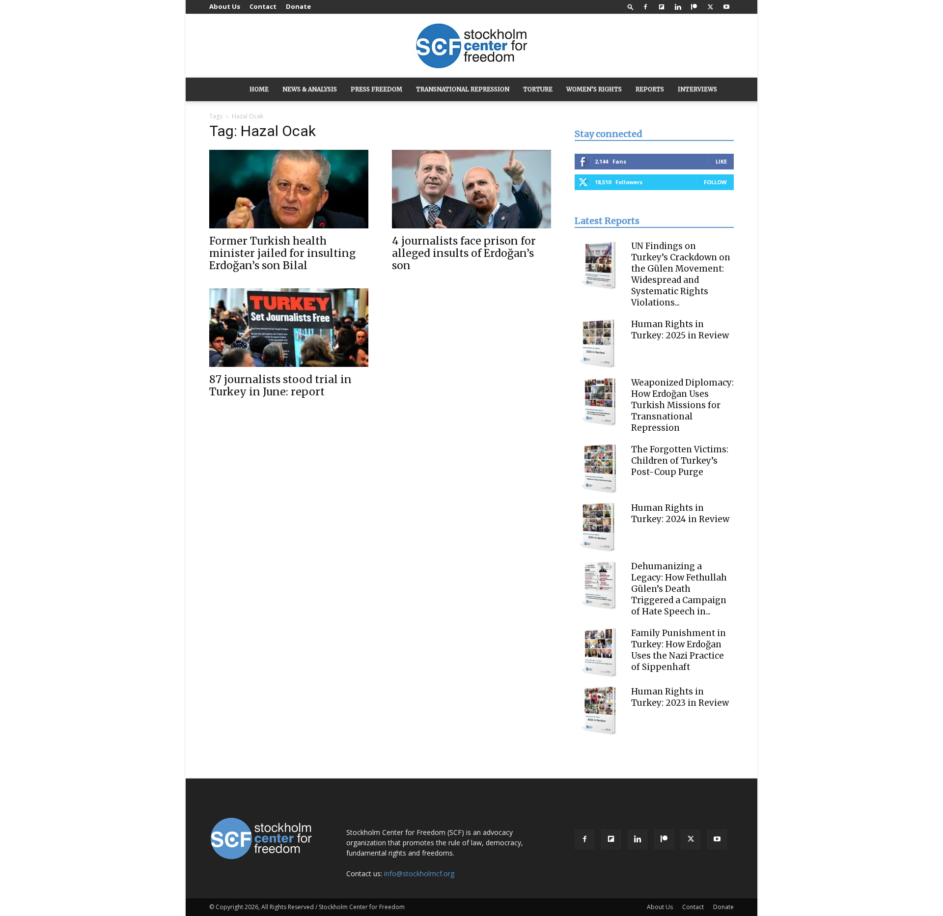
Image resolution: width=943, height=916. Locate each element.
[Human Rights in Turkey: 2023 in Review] (599, 710)
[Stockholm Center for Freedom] (471, 46)
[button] (630, 6)
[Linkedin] (677, 7)
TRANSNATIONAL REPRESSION (462, 89)
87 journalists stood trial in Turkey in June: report (280, 385)
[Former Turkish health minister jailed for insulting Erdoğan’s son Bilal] (288, 189)
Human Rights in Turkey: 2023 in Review (680, 697)
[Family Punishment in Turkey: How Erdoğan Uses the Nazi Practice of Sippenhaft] (599, 652)
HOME (259, 89)
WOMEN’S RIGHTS (594, 89)
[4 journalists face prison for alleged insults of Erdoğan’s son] (471, 189)
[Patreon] (694, 7)
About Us (224, 6)
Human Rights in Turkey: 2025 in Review (680, 330)
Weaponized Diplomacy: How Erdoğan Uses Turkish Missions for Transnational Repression (682, 405)
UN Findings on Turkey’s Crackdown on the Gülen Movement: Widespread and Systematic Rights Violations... (680, 274)
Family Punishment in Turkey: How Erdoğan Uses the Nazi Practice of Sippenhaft (678, 650)
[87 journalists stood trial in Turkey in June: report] (288, 327)
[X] (710, 7)
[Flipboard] (661, 7)
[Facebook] (645, 7)
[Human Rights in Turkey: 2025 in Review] (599, 343)
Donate (298, 6)
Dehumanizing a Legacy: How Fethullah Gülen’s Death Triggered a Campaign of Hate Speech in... (679, 589)
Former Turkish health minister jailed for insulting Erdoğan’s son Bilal (282, 253)
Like (721, 161)
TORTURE (538, 89)
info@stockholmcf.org (419, 873)
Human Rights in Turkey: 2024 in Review (680, 513)
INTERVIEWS (697, 89)
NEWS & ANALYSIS (309, 89)
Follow (715, 182)
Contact (263, 6)
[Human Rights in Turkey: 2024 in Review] (599, 527)
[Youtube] (726, 7)
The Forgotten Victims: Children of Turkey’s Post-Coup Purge (679, 460)
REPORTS (650, 89)
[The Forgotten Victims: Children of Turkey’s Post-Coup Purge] (599, 468)
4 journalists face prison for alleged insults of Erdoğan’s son (464, 253)
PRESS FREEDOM (376, 89)
